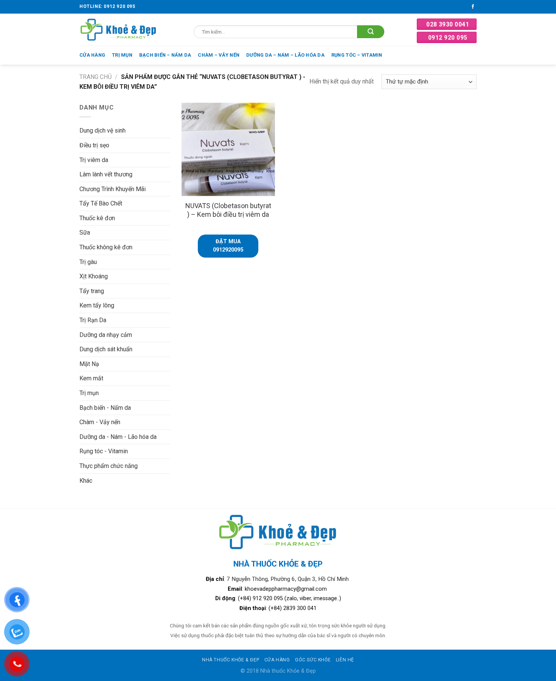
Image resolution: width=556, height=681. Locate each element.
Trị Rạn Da (92, 320)
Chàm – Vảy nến (218, 55)
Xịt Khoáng (93, 276)
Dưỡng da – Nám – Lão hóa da (285, 55)
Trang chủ (95, 76)
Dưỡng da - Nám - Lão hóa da (118, 436)
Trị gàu (88, 262)
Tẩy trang (91, 291)
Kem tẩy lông (96, 305)
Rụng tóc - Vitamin (103, 451)
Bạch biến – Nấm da (165, 55)
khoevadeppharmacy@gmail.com (286, 589)
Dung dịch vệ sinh (102, 130)
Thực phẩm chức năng (108, 465)
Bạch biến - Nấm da (105, 407)
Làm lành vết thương (105, 174)
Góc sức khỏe (313, 659)
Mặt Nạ (89, 364)
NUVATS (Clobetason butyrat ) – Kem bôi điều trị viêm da (228, 210)
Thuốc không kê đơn (105, 247)
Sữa (84, 232)
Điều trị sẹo (94, 145)
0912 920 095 (447, 37)
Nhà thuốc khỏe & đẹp (230, 659)
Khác (85, 480)
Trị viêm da (93, 160)
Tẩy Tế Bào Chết (100, 203)
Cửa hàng (92, 55)
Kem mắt (91, 378)
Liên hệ (345, 659)
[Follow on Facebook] (473, 6)
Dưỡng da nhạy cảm (105, 334)
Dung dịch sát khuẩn (105, 349)
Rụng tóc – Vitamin (356, 55)
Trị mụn (122, 55)
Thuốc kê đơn (97, 218)
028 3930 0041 (447, 24)
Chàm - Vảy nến (99, 422)
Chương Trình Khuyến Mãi (112, 189)
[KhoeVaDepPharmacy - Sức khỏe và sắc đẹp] (118, 29)
